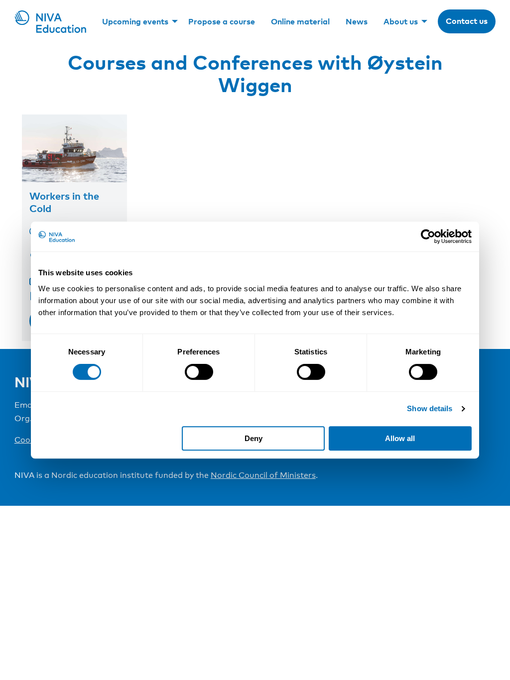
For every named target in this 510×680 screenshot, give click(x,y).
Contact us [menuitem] (467, 21)
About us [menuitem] (400, 21)
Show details (429, 408)
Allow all (400, 438)
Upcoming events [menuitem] (135, 21)
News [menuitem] (357, 21)
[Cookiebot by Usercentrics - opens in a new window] (428, 236)
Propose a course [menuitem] (221, 21)
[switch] (199, 372)
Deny (253, 438)
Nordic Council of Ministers (263, 475)
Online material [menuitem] (300, 21)
